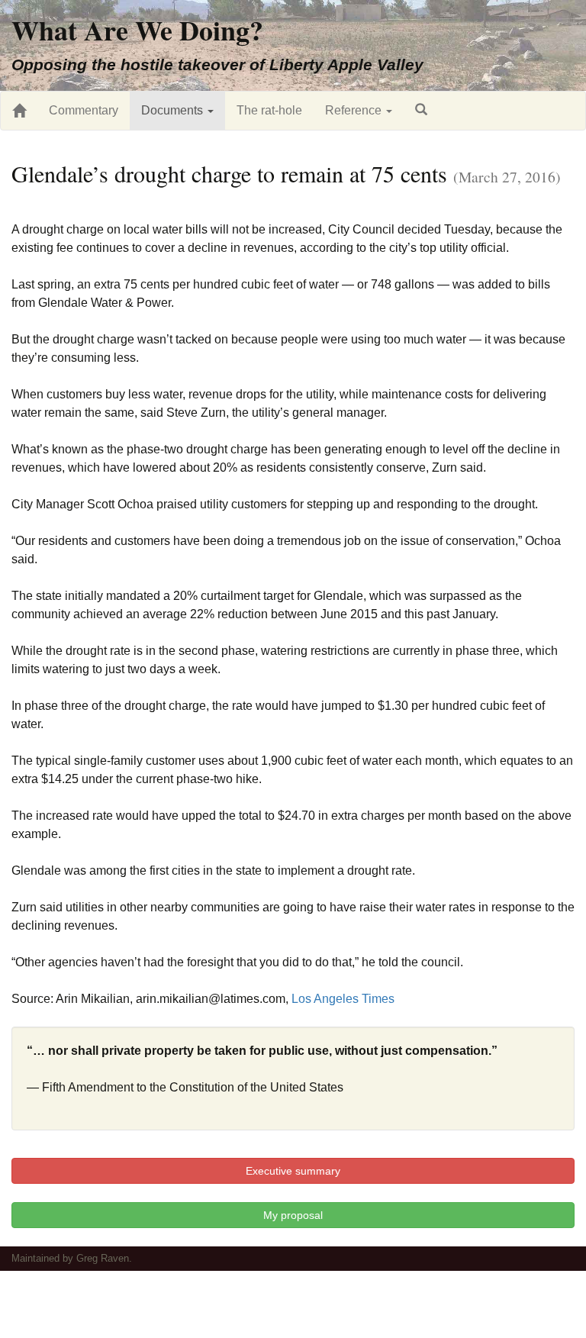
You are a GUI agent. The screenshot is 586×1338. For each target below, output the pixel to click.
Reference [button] (355, 110)
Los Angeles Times (342, 998)
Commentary (83, 110)
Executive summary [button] (293, 1171)
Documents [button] (173, 110)
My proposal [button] (293, 1215)
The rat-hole (269, 110)
